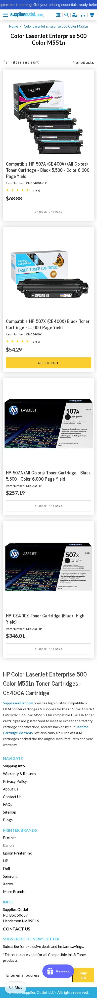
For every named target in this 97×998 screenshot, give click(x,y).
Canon (8, 845)
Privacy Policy (15, 781)
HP (5, 860)
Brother (9, 837)
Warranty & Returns (19, 773)
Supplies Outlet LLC (38, 992)
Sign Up (83, 975)
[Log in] (74, 15)
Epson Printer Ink (17, 853)
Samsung (10, 876)
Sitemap (9, 812)
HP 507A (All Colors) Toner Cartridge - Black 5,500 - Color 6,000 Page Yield (48, 475)
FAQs (7, 804)
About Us (10, 789)
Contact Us (12, 796)
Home (13, 26)
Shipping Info (14, 766)
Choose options (48, 211)
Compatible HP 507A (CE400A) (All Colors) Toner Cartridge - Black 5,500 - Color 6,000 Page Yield (47, 170)
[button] (5, 15)
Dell (6, 868)
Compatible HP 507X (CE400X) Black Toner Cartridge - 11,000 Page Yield (48, 324)
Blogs (8, 820)
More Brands (14, 891)
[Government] (58, 15)
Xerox (8, 884)
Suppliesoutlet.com (18, 703)
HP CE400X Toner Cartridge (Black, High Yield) (45, 618)
